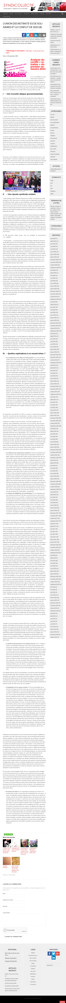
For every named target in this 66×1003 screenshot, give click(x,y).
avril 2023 (52, 344)
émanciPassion (54, 127)
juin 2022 (52, 370)
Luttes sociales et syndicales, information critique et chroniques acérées (56, 216)
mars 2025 (53, 283)
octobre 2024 (53, 296)
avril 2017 (52, 534)
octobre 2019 (53, 455)
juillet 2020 (53, 431)
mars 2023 (53, 346)
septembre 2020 (54, 426)
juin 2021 (52, 402)
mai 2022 (52, 373)
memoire (52, 143)
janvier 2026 (53, 257)
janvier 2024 (53, 320)
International (6, 16)
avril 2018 (52, 502)
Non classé (53, 148)
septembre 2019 (54, 457)
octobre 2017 (53, 518)
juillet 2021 (53, 399)
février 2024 (53, 317)
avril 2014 (52, 624)
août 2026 (53, 238)
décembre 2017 (54, 513)
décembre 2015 (54, 576)
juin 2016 (52, 560)
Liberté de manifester (5, 867)
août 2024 (53, 301)
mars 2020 (53, 441)
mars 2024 (53, 315)
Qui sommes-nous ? (33, 955)
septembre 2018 (54, 489)
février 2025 (53, 286)
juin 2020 (52, 433)
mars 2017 (53, 536)
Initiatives (26, 13)
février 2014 (53, 629)
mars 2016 (53, 568)
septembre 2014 (54, 610)
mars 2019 (53, 473)
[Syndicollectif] (33, 7)
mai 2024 (52, 309)
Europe (52, 130)
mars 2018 (53, 505)
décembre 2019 (54, 449)
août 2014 (53, 613)
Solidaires (52, 191)
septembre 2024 (54, 299)
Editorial (5, 13)
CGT (51, 183)
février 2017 (53, 539)
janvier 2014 (53, 632)
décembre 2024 (54, 291)
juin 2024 (52, 307)
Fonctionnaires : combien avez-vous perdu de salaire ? (56, 71)
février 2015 (53, 597)
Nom (4, 893)
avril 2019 (52, 470)
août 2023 (53, 333)
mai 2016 (52, 563)
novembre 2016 (54, 547)
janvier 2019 (53, 478)
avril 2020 (52, 439)
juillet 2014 (53, 616)
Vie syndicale (18, 13)
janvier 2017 (53, 542)
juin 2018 (52, 497)
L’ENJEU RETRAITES (11, 961)
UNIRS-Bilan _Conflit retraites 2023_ (35, 51)
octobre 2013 (53, 637)
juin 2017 (52, 529)
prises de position (54, 154)
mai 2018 (52, 499)
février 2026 (53, 254)
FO (51, 185)
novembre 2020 (54, 420)
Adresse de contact (8, 900)
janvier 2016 (53, 573)
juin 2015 (52, 587)
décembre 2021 (54, 386)
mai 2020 (52, 436)
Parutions (48, 13)
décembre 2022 (54, 354)
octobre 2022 (53, 360)
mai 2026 (52, 246)
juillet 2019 (53, 463)
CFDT (52, 180)
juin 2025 (52, 275)
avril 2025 (52, 280)
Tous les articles (33, 960)
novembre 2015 (54, 579)
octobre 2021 (53, 391)
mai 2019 (52, 468)
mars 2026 (53, 251)
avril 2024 (52, 312)
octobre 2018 (53, 486)
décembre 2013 (54, 634)
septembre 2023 (54, 331)
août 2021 (53, 397)
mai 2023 (52, 341)
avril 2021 (52, 407)
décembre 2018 (54, 481)
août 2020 (53, 428)
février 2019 (53, 476)
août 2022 (53, 365)
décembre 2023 (54, 323)
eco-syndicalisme (54, 122)
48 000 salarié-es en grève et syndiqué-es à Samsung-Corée (55, 51)
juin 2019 (52, 465)
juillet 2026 (53, 241)
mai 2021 (52, 404)
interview (52, 141)
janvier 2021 (53, 415)
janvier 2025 (53, 288)
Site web (5, 906)
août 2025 (53, 270)
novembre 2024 (54, 294)
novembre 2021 (54, 389)
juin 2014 (52, 618)
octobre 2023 (53, 328)
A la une (52, 114)
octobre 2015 (53, 581)
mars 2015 (53, 595)
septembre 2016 (54, 552)
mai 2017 (52, 531)
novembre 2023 (54, 325)
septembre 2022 (54, 362)
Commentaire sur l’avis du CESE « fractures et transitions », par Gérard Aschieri (24, 851)
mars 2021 (53, 410)
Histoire (42, 13)
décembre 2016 (54, 544)
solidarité (52, 156)
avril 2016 (52, 566)
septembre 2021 (54, 394)
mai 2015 (52, 589)
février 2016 (53, 571)
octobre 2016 (53, 550)
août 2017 (53, 523)
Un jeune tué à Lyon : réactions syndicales (55, 94)
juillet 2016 (53, 558)
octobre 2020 (53, 423)
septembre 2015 (54, 584)
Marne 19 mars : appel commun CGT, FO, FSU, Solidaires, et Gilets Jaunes (15, 869)
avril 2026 (52, 249)
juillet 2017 (53, 526)
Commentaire (6, 912)
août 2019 (53, 460)
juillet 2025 (53, 272)
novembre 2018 (54, 484)
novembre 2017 (54, 515)
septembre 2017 (54, 521)
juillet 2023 (53, 336)
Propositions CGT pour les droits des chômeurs (16, 850)
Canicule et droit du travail (10, 983)
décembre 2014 (54, 602)
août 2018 (53, 492)
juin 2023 (52, 338)
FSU (51, 188)
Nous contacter (33, 958)
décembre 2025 (54, 259)
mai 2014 (52, 621)
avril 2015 (52, 592)
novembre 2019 (54, 452)
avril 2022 (52, 375)
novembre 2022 (54, 357)
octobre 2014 (53, 608)
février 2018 (53, 507)
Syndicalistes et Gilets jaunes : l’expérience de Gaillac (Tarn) (32, 850)
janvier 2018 (53, 510)
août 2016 (53, 555)
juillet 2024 (53, 304)
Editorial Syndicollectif (10, 958)
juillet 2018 (53, 494)
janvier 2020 (53, 447)
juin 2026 (52, 243)
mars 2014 (53, 626)
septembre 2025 (54, 267)
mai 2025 (52, 278)
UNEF (52, 193)
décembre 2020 (54, 418)
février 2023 (53, 349)
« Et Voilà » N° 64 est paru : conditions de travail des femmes (7, 850)
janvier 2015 (53, 600)
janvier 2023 (53, 352)
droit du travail (54, 119)
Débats (11, 13)
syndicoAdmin (33, 30)
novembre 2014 (54, 605)
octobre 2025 (53, 265)
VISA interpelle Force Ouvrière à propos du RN (55, 102)
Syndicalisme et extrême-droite (11, 986)
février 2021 (53, 412)
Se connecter (33, 984)
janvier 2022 (53, 383)
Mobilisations (34, 13)
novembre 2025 (54, 262)
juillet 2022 (53, 367)
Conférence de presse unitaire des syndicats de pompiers (56, 36)
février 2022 (53, 381)
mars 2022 (53, 378)
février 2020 (53, 444)
